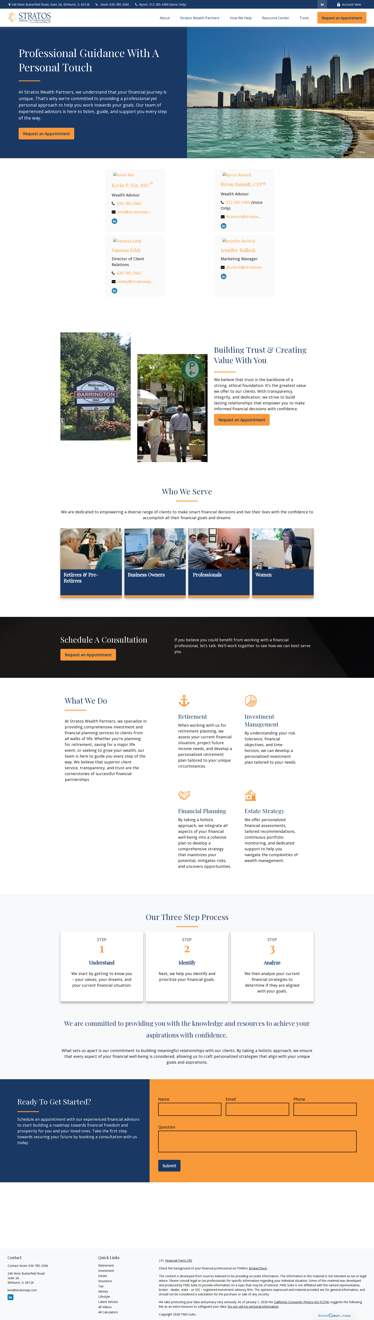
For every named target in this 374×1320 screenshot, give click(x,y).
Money (103, 1291)
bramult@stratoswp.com (245, 216)
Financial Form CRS (178, 1260)
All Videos (105, 1307)
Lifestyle (104, 1296)
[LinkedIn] (322, 4)
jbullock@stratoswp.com (245, 267)
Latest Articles (108, 1302)
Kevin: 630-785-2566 (114, 4)
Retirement (106, 1265)
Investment (106, 1271)
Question (166, 1127)
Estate (102, 1276)
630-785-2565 (129, 273)
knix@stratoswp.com (136, 211)
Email (231, 1099)
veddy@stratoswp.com (136, 281)
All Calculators (108, 1312)
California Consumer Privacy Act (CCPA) (301, 1302)
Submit (169, 1165)
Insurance (105, 1281)
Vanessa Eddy (126, 250)
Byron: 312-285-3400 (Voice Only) (162, 4)
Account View (351, 4)
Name (163, 1099)
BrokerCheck (258, 1268)
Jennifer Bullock (238, 250)
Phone (299, 1099)
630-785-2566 (129, 203)
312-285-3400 (238, 202)
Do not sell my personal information (253, 1306)
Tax (100, 1286)
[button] (165, 17)
